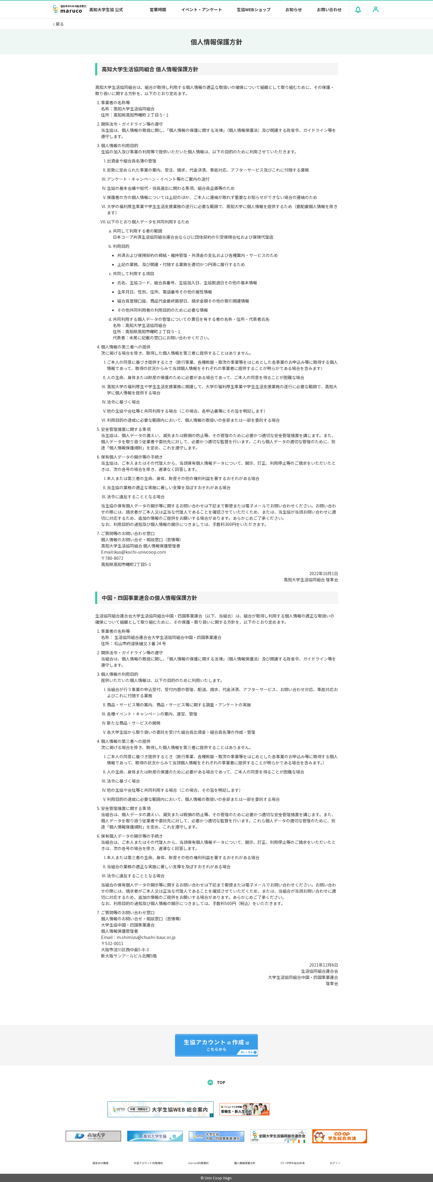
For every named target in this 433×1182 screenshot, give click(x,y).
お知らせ (293, 9)
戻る (59, 24)
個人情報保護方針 (244, 1163)
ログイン (335, 1163)
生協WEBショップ (254, 9)
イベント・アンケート (201, 9)
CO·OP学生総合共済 (293, 1163)
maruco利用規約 (198, 1163)
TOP (220, 1082)
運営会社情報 (100, 1163)
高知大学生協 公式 (106, 9)
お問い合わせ (329, 9)
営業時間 (158, 9)
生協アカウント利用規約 (148, 1163)
